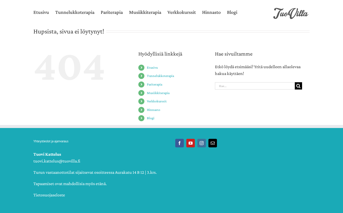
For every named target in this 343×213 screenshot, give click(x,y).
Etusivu (152, 67)
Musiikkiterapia (158, 93)
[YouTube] (190, 143)
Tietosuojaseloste (49, 194)
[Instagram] (201, 143)
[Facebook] (179, 143)
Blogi (150, 118)
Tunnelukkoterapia (160, 76)
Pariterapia (154, 84)
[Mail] (212, 143)
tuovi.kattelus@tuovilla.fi (56, 160)
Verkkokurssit (157, 101)
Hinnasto (153, 110)
